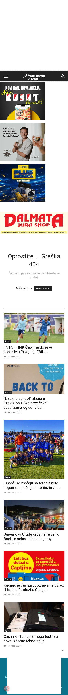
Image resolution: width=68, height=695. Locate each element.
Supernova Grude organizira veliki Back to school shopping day (32, 536)
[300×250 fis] (22, 183)
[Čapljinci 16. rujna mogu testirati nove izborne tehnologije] (34, 617)
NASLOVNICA (43, 288)
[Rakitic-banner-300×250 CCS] (22, 159)
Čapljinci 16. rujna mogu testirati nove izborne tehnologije (31, 638)
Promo (8, 392)
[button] (6, 76)
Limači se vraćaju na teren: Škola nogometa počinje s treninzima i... (32, 485)
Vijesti (7, 630)
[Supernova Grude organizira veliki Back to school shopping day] (34, 515)
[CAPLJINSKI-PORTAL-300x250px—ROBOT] (22, 118)
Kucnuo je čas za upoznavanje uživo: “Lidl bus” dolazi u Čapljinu (34, 587)
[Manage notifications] (6, 688)
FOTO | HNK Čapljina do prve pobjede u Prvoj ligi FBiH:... (28, 349)
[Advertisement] (34, 36)
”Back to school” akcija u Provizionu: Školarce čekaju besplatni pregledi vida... (27, 403)
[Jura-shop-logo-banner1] (34, 233)
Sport (7, 341)
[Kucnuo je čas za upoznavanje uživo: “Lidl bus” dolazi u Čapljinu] (34, 566)
